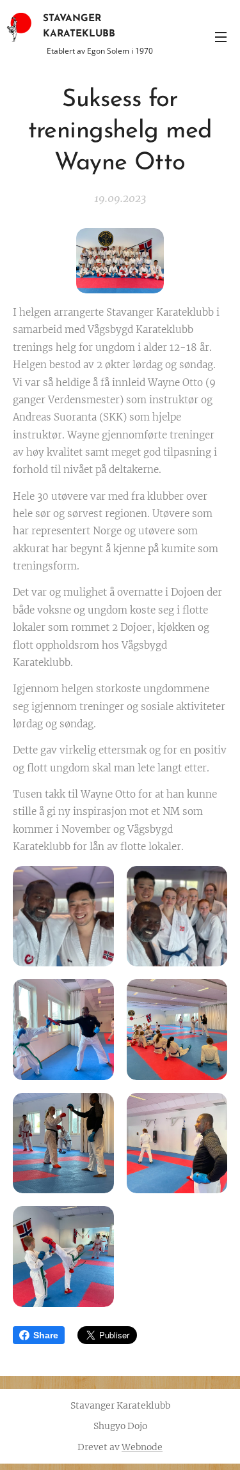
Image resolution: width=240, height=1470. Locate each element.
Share (45, 1335)
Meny (221, 36)
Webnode (142, 1447)
